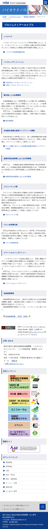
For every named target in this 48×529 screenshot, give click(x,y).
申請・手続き (10, 475)
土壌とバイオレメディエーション (17, 85)
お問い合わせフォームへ (14, 364)
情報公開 (9, 487)
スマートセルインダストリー (15, 283)
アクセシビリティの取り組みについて (16, 505)
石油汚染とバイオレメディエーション (19, 82)
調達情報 (9, 462)
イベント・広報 (11, 483)
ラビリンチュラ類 (11, 215)
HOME (4, 16)
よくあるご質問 (11, 491)
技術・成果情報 (11, 479)
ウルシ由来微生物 (11, 243)
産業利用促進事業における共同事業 (18, 177)
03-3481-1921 (13, 522)
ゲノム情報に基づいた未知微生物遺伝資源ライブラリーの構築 (25, 147)
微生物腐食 (9, 121)
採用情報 (9, 466)
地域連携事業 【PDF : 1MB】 (17, 316)
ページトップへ (43, 507)
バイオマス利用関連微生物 (15, 52)
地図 (13, 361)
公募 (7, 471)
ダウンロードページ (36, 332)
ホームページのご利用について (14, 509)
